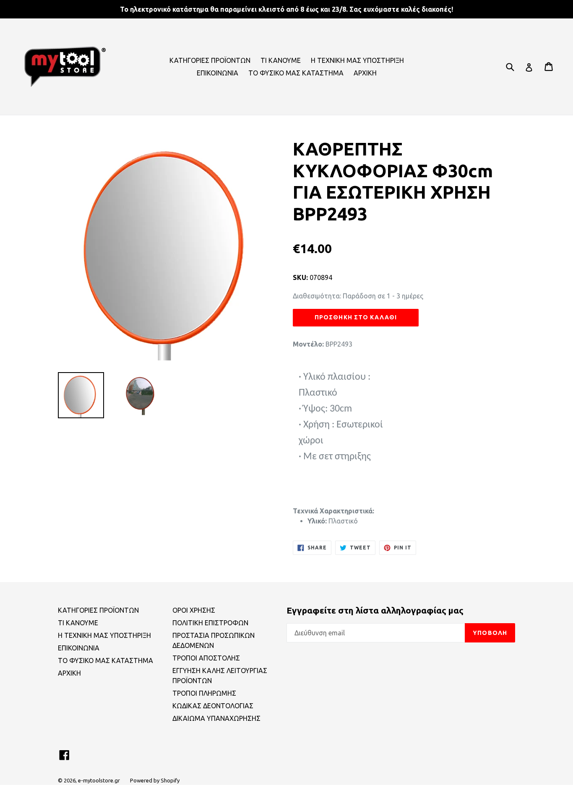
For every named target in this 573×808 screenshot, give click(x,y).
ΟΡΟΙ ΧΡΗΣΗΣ (193, 610)
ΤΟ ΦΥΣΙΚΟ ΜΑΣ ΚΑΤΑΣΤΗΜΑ (296, 73)
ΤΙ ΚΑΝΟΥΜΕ (280, 60)
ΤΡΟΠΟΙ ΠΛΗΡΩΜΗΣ (204, 693)
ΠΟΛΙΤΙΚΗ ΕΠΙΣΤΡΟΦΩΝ (210, 623)
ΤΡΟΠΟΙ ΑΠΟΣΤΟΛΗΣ (206, 658)
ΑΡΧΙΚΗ (365, 73)
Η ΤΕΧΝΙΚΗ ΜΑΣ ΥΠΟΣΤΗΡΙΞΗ (357, 60)
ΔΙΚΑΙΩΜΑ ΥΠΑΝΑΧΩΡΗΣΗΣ (216, 718)
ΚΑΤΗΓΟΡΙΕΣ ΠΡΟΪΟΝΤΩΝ (209, 60)
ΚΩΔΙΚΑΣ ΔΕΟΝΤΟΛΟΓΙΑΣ (212, 706)
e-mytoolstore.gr (99, 780)
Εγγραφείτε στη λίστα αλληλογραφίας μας (375, 610)
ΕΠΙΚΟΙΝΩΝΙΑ (217, 73)
